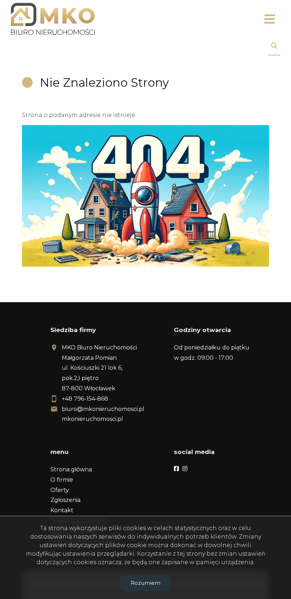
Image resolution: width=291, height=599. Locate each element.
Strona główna (71, 469)
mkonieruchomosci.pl (92, 419)
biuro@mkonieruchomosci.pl (103, 409)
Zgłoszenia (65, 500)
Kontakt (61, 510)
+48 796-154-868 (85, 398)
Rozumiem (145, 582)
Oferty (59, 490)
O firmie (61, 479)
